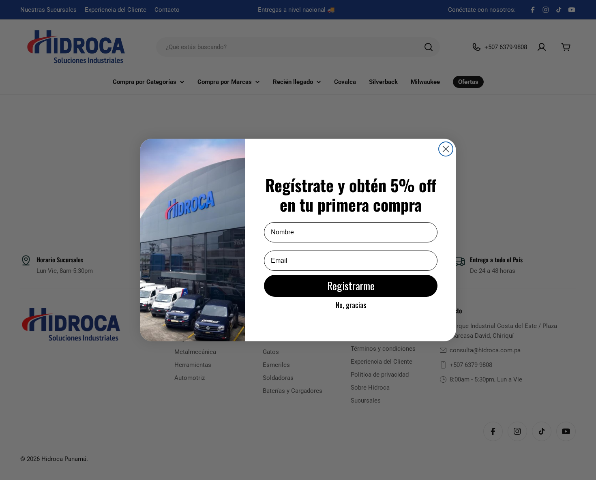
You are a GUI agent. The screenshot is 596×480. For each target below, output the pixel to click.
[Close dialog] (446, 149)
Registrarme (351, 286)
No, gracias (351, 305)
